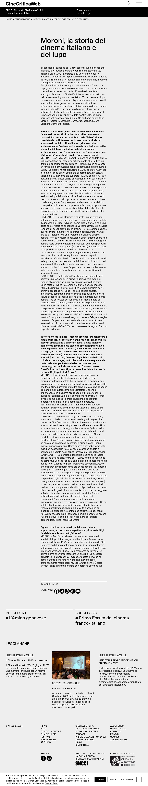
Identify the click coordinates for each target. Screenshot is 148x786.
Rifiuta (113, 779)
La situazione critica (87, 728)
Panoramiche (22, 19)
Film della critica (51, 731)
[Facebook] (56, 591)
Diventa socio (84, 11)
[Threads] (67, 591)
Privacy (114, 734)
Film (43, 728)
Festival (45, 737)
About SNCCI (117, 726)
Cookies (115, 737)
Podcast (80, 734)
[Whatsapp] (72, 591)
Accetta (100, 779)
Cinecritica (82, 745)
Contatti (115, 731)
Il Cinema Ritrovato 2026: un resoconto (27, 660)
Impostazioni (127, 779)
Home (9, 19)
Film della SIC (48, 734)
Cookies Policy (51, 783)
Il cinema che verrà (86, 731)
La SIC (78, 742)
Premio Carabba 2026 (64, 688)
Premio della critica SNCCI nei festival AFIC (90, 738)
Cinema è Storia (84, 726)
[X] (61, 591)
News (44, 726)
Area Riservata (118, 739)
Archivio (46, 742)
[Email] (78, 591)
